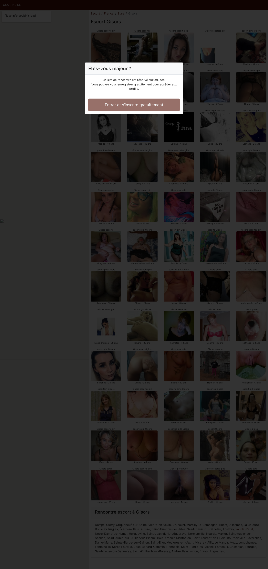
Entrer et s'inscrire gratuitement (134, 104)
